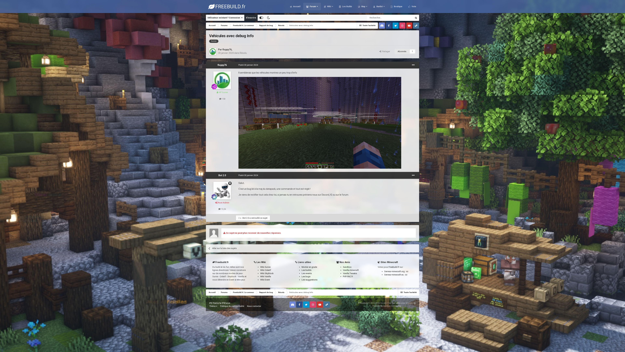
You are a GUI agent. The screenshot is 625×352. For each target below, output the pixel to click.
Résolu (243, 53)
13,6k (223, 209)
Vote (413, 6)
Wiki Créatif (265, 270)
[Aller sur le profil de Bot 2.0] (222, 190)
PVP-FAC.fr (348, 276)
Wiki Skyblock (267, 273)
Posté (248, 65)
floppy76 (227, 49)
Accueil (296, 6)
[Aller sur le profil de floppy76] (212, 51)
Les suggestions (309, 280)
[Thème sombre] (268, 18)
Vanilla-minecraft (351, 270)
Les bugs (306, 276)
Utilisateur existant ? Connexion (224, 17)
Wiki (329, 6)
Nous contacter (254, 306)
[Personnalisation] (261, 18)
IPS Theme (214, 303)
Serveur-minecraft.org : (395, 271)
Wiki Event (265, 280)
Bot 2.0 (222, 175)
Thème (212, 306)
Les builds (306, 270)
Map (363, 6)
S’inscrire (251, 17)
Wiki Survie (265, 267)
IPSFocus (226, 303)
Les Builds (347, 6)
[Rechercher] (416, 18)
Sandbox (347, 267)
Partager (385, 51)
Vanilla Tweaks (350, 273)
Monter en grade (309, 267)
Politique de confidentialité (232, 306)
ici (407, 271)
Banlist (379, 6)
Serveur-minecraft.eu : (394, 274)
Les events (307, 273)
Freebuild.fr (394, 267)
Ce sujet (405, 18)
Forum (312, 6)
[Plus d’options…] (413, 65)
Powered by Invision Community (387, 306)
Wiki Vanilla (265, 276)
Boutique (397, 6)
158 (223, 99)
